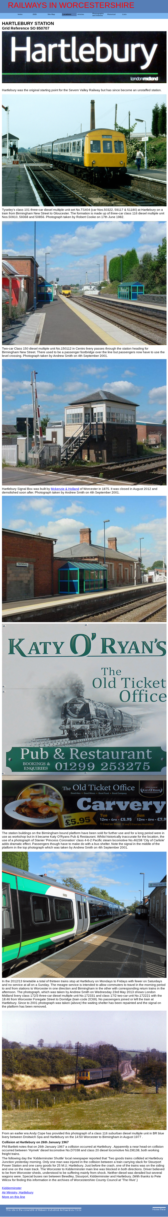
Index (20, 14)
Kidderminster (11, 1188)
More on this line (13, 1197)
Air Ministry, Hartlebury (17, 1192)
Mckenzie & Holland (65, 489)
